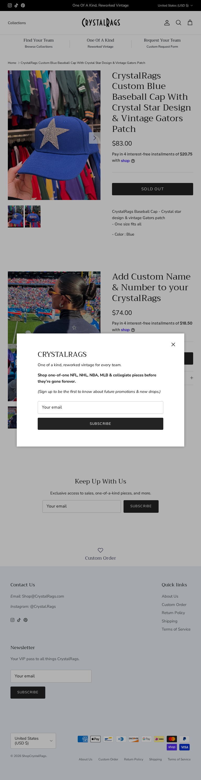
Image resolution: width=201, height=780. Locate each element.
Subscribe (100, 423)
